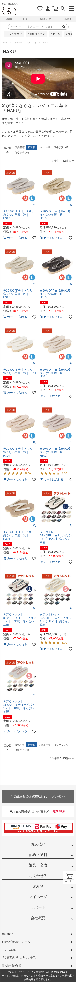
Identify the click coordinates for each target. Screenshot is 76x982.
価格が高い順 (22, 152)
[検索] (63, 8)
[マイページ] (48, 8)
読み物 (38, 886)
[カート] (55, 8)
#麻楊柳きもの (36, 34)
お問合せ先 (38, 876)
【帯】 (26, 19)
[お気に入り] (40, 8)
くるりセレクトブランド (24, 42)
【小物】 (67, 19)
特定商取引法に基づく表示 (19, 957)
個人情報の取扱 (11, 965)
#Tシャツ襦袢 (14, 34)
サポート (38, 907)
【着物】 (9, 19)
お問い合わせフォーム (16, 941)
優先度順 (20, 147)
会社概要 (38, 918)
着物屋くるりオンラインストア (9, 11)
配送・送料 (38, 855)
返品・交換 (38, 865)
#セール (55, 34)
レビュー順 (44, 147)
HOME (5, 42)
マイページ (38, 897)
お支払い (38, 844)
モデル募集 (9, 949)
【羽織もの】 (45, 19)
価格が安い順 (61, 147)
